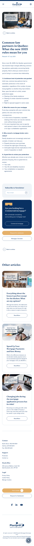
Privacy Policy (6, 475)
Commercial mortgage (17, 224)
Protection (5, 456)
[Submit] (26, 192)
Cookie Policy (6, 478)
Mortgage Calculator (17, 239)
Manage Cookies (7, 480)
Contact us (5, 458)
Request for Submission (17, 496)
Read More (17, 315)
